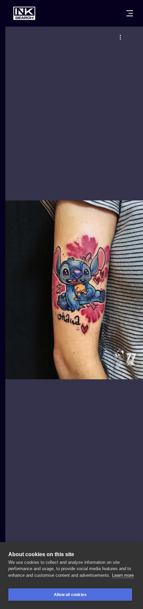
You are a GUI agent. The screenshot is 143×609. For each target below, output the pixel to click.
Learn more (123, 575)
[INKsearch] (24, 13)
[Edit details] (120, 37)
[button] (120, 37)
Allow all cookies (70, 594)
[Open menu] (130, 13)
